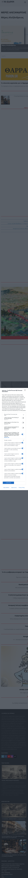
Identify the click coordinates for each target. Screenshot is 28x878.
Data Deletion (6, 487)
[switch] (23, 418)
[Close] (25, 390)
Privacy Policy (22, 487)
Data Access (14, 487)
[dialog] (14, 439)
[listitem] (14, 415)
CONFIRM (8, 482)
